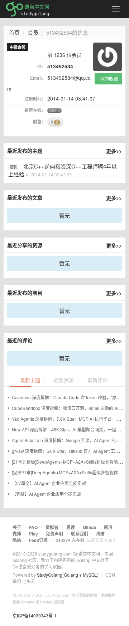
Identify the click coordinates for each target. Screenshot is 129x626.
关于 (17, 527)
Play (33, 533)
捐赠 (100, 533)
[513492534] (107, 56)
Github (89, 527)
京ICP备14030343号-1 (35, 615)
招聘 (13, 167)
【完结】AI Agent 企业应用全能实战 (46, 494)
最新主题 (30, 380)
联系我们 (79, 533)
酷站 (17, 540)
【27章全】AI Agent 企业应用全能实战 (49, 483)
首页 (14, 32)
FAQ (33, 527)
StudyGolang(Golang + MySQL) (68, 575)
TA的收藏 (108, 78)
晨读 (70, 527)
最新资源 (64, 380)
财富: (38, 121)
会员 (33, 32)
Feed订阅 (38, 540)
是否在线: (33, 110)
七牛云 (28, 581)
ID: (40, 66)
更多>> (114, 151)
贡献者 (52, 527)
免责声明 (54, 533)
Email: (36, 78)
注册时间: (33, 99)
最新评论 (97, 380)
